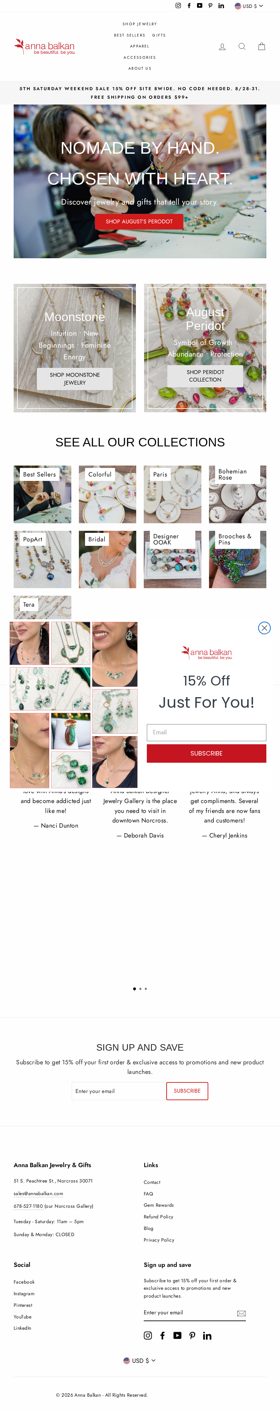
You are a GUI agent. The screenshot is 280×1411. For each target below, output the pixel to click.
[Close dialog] (264, 628)
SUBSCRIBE (207, 753)
